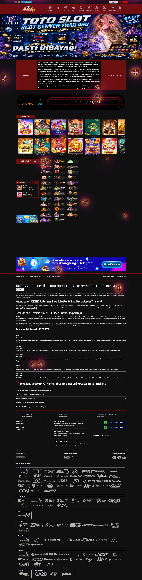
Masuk (113, 2)
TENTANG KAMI (34, 276)
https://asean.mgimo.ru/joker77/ (117, 422)
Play (39, 103)
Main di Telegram (27, 2)
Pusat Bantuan (44, 276)
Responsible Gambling (22, 276)
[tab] (46, 161)
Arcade (97, 10)
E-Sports (104, 10)
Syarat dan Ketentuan (56, 276)
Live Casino (66, 10)
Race (73, 10)
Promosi (120, 10)
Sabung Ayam (112, 10)
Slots (58, 10)
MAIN (26, 127)
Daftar (123, 2)
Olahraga (81, 10)
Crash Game (89, 10)
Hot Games (50, 10)
